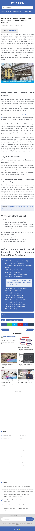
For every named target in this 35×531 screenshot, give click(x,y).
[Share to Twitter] (15, 324)
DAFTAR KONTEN (6, 11)
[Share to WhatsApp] (9, 324)
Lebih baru (6, 329)
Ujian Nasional (5, 476)
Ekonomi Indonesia (7, 444)
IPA (21, 447)
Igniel (20, 529)
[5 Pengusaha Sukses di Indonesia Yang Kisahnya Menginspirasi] (26, 374)
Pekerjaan (22, 459)
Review (4, 468)
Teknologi (4, 471)
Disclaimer (15, 523)
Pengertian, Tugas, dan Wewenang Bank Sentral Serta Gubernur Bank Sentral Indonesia (19, 283)
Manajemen (23, 453)
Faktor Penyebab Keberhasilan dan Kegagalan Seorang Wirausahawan (16, 500)
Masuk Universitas (6, 456)
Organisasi (22, 456)
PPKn (3, 465)
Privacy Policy (22, 523)
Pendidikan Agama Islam (8, 462)
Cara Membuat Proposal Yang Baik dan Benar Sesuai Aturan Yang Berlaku (18, 509)
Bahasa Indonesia (6, 435)
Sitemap (29, 523)
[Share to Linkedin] (25, 324)
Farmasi (22, 444)
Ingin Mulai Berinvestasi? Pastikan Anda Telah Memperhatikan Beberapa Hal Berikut (8, 383)
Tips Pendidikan (24, 473)
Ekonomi (22, 441)
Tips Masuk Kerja (6, 473)
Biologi (21, 438)
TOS (17, 524)
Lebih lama (29, 329)
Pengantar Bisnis (24, 462)
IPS (3, 320)
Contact (9, 523)
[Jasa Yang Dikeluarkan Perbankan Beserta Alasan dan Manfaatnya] (26, 341)
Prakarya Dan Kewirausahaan (14, 320)
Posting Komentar (20, 25)
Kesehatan (5, 453)
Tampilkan (12, 30)
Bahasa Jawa (5, 438)
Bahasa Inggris (23, 435)
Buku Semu (17, 3)
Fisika (3, 447)
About (4, 523)
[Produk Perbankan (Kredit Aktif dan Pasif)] (26, 358)
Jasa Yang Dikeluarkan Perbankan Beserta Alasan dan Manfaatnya (25, 349)
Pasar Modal (5, 459)
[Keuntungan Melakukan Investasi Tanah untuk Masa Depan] (9, 358)
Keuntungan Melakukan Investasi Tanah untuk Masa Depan (7, 366)
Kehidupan (22, 450)
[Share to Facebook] (4, 324)
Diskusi (4, 441)
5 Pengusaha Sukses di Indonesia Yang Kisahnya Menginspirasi (25, 381)
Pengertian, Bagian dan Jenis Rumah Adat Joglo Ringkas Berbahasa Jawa (16, 487)
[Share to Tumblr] (31, 324)
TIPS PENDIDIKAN (28, 11)
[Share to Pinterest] (20, 324)
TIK (21, 471)
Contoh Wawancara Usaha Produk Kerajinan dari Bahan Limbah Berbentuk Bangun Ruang (8, 341)
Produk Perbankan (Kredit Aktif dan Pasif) (25, 365)
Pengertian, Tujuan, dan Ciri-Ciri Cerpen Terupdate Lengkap (18, 504)
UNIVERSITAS (17, 11)
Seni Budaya (23, 468)
